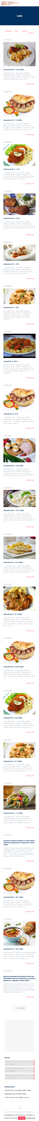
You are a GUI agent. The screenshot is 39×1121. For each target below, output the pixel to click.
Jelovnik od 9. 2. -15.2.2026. (12, 718)
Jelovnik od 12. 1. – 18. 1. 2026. (13, 949)
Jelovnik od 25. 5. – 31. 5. (11, 169)
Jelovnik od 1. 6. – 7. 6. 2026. (12, 120)
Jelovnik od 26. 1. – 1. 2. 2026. (13, 813)
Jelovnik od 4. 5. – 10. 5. (11, 307)
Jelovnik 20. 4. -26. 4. (10, 361)
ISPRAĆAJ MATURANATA (14, 1068)
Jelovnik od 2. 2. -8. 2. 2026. (12, 761)
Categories (8, 31)
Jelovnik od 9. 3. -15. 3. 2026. (13, 562)
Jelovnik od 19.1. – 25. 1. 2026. (13, 897)
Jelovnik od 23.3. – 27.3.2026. (13, 465)
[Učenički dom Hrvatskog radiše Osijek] (10, 3)
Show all (31, 33)
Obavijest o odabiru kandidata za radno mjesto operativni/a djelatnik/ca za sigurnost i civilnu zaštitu (19, 842)
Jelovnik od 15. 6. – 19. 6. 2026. (13, 69)
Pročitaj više (30, 84)
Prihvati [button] (21, 1118)
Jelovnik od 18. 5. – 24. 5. (11, 218)
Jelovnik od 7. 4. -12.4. (10, 414)
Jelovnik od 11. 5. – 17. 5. (11, 264)
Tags (16, 31)
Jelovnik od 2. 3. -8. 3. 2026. (12, 614)
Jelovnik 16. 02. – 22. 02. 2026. (13, 667)
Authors (24, 31)
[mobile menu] (36, 3)
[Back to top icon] (19, 1107)
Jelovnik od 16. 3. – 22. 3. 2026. (13, 510)
